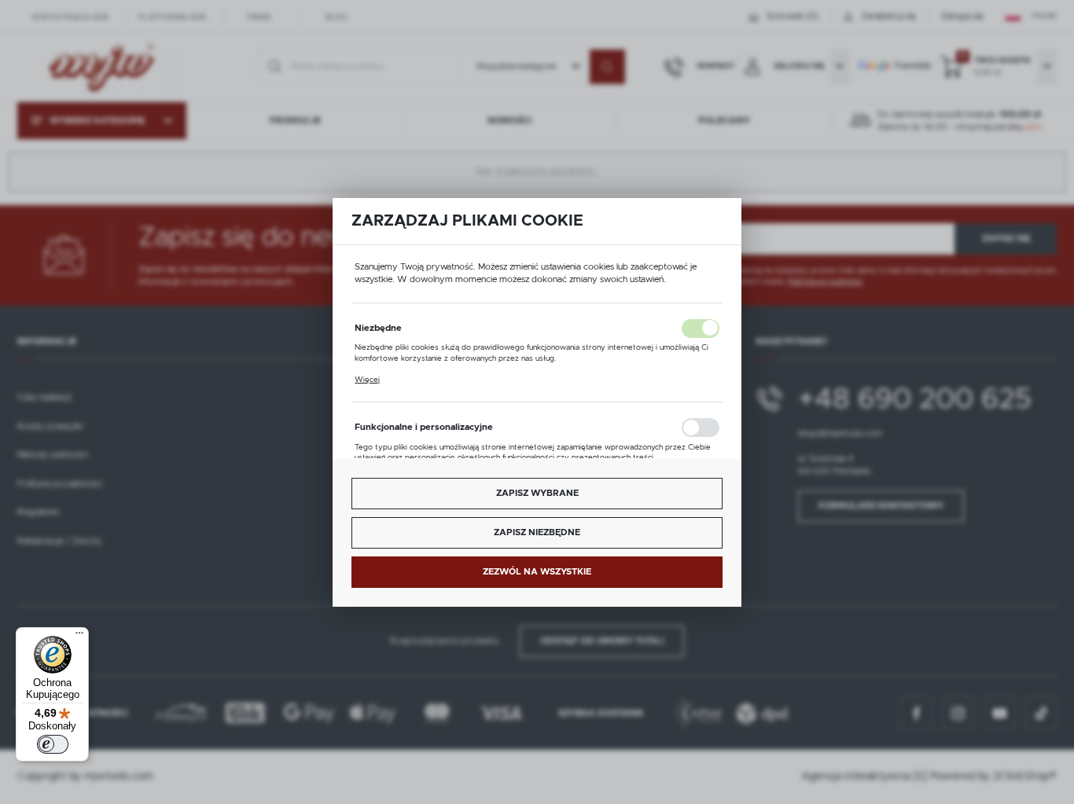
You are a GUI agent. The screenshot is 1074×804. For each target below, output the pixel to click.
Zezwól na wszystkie (537, 571)
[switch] (52, 744)
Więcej (367, 379)
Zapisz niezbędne (537, 532)
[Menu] (79, 636)
